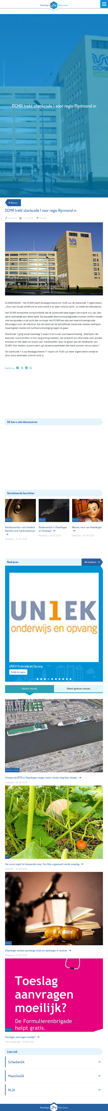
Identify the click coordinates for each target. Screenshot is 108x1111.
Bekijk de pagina (18, 672)
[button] (37, 679)
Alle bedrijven (90, 562)
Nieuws (14, 202)
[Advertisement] (54, 395)
